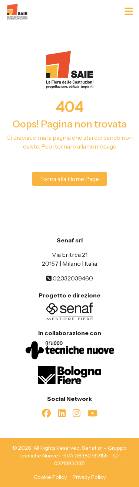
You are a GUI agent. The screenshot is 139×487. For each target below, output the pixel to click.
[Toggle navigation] (129, 11)
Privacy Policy (89, 477)
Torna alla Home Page (69, 179)
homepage (101, 146)
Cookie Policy (50, 477)
